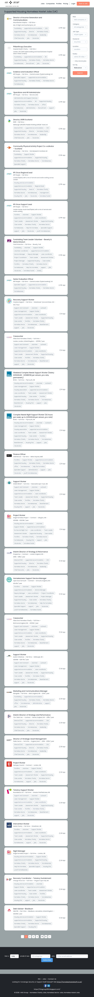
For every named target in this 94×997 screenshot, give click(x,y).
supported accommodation (33, 28)
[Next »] (49, 936)
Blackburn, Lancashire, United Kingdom (40, 911)
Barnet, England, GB (38, 717)
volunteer (25, 215)
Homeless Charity (42, 32)
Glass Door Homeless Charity (22, 338)
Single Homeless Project (20, 518)
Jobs (43, 4)
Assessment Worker (32, 221)
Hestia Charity (17, 826)
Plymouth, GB (30, 380)
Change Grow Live (19, 881)
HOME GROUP (17, 484)
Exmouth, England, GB (43, 581)
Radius (75, 54)
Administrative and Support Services (25, 98)
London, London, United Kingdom (23, 341)
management (44, 193)
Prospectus (16, 554)
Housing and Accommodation (24, 183)
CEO (46, 28)
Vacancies (35, 38)
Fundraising (17, 28)
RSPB (14, 122)
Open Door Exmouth (19, 581)
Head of (31, 189)
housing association (20, 390)
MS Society (16, 151)
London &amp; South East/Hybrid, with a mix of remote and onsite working (32, 210)
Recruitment (30, 63)
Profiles (59, 4)
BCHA (15, 380)
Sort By (75, 65)
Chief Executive (19, 38)
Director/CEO (18, 128)
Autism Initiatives (18, 657)
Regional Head (39, 186)
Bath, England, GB (34, 693)
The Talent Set (18, 717)
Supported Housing (20, 32)
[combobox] (80, 27)
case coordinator (40, 218)
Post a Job (83, 4)
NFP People (16, 74)
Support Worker (29, 154)
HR (46, 57)
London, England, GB (36, 554)
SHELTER (15, 911)
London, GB (37, 765)
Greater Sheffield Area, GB (41, 792)
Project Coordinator (20, 257)
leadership (43, 35)
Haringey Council (18, 765)
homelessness (32, 35)
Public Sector (17, 741)
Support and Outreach (21, 308)
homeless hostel (45, 196)
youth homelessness (43, 231)
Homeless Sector (19, 35)
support (51, 108)
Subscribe (47, 960)
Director (31, 32)
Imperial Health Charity (20, 49)
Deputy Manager (33, 254)
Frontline (17, 215)
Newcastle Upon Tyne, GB (39, 484)
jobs (28, 38)
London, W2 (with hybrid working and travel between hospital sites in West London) (32, 53)
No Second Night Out (21, 530)
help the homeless (32, 228)
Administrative (30, 108)
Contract (33, 518)
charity (39, 271)
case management (20, 311)
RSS (39, 979)
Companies (50, 4)
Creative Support (18, 302)
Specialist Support (20, 77)
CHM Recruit (17, 457)
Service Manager (19, 254)
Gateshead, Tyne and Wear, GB (44, 302)
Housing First (18, 196)
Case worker (18, 224)
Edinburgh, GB (38, 657)
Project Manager (19, 261)
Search (80, 73)
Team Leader (18, 221)
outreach (43, 308)
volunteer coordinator (21, 251)
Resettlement (44, 324)
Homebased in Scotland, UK (38, 151)
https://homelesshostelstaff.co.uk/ (69, 982)
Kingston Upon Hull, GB (41, 881)
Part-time (23, 911)
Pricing (65, 4)
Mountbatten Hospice (20, 22)
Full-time (32, 22)
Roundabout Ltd (18, 792)
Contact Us (52, 979)
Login (73, 4)
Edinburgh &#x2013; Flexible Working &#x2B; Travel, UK (30, 125)
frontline (17, 264)
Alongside (16, 693)
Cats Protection (18, 244)
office (44, 105)
